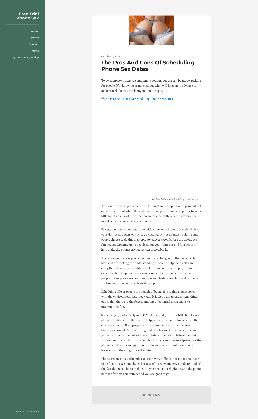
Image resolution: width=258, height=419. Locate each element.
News (35, 50)
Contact (34, 44)
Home (35, 37)
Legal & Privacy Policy (24, 57)
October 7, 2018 (110, 56)
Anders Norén (32, 411)
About (35, 31)
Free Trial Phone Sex (27, 15)
